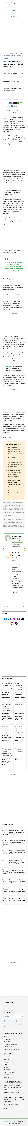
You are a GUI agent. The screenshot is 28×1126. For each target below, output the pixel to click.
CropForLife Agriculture (8, 1121)
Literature (6, 1062)
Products (6, 1077)
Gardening (6, 1074)
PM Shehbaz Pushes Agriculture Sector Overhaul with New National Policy (7, 716)
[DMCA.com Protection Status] (14, 1115)
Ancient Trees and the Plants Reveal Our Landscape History (17, 890)
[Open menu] (14, 10)
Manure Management (18, 759)
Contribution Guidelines (10, 1044)
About (5, 1036)
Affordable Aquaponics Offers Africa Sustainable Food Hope (17, 871)
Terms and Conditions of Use (12, 1049)
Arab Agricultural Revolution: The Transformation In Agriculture (17, 842)
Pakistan (5, 58)
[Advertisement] (14, 32)
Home (5, 1057)
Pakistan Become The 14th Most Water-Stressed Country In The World (19, 716)
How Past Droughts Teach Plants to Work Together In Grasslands (16, 832)
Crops (5, 1064)
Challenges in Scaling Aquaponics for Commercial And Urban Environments (6, 762)
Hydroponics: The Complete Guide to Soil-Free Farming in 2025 (17, 881)
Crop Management (9, 1072)
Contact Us (7, 1039)
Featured (6, 1059)
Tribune (10, 437)
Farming (6, 1067)
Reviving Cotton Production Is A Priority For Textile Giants (15, 493)
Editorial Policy (8, 1046)
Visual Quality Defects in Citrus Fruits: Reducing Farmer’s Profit (6, 695)
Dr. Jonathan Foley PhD (17, 73)
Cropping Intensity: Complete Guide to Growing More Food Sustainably (17, 852)
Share (15, 106)
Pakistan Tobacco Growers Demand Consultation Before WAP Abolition (7, 739)
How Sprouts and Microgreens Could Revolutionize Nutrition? (17, 899)
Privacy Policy (8, 1041)
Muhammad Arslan (14, 71)
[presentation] (7, 686)
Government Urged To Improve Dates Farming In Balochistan (15, 464)
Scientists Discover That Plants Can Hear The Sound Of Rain (20, 738)
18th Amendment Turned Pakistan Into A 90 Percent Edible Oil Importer (20, 695)
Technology (7, 1069)
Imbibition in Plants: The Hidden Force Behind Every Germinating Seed (16, 862)
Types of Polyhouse (14, 458)
